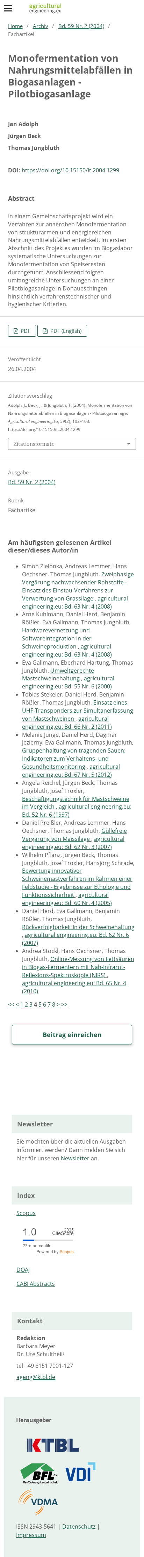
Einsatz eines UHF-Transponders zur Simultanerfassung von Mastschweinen (77, 710)
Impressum (31, 1535)
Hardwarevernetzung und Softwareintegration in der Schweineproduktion (57, 638)
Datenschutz (78, 1526)
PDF (24, 330)
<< (11, 1004)
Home (15, 25)
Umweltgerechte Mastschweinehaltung (58, 675)
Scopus (26, 1213)
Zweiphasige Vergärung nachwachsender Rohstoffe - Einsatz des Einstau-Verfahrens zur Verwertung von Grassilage (78, 586)
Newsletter (75, 1158)
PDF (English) (65, 330)
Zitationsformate (34, 443)
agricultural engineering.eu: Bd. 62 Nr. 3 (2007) (73, 843)
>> (64, 1004)
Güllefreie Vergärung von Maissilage (74, 835)
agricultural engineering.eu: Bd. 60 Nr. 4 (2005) (67, 899)
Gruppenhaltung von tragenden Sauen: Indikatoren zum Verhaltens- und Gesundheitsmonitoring (73, 758)
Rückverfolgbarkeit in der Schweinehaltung (78, 927)
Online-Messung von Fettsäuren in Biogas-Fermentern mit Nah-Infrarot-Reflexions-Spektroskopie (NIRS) (78, 967)
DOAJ (23, 1270)
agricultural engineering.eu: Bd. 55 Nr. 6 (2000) (68, 682)
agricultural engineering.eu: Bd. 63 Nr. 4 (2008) (75, 602)
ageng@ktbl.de (35, 1377)
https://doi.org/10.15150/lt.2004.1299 (70, 170)
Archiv (40, 25)
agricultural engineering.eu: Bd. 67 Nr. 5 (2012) (71, 770)
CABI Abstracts (35, 1284)
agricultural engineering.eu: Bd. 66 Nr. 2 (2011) (67, 723)
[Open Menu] (8, 8)
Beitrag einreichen (72, 1034)
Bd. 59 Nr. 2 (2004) (81, 25)
